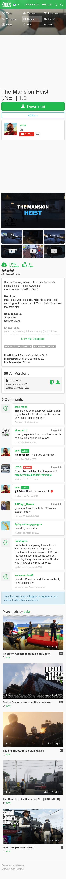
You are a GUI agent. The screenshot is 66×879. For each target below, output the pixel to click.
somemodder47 (24, 575)
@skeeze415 (22, 454)
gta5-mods (21, 406)
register (45, 596)
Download (35, 106)
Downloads (14, 266)
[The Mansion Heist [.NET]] (33, 210)
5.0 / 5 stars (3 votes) (10, 274)
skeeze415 (21, 430)
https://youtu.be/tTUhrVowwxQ (33, 474)
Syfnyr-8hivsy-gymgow (28, 524)
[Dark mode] (56, 4)
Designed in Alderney (13, 865)
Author (25, 450)
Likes (30, 266)
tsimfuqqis (21, 541)
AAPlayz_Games (24, 504)
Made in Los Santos (12, 869)
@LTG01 (20, 491)
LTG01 (18, 467)
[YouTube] (21, 129)
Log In (33, 596)
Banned (27, 467)
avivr (22, 125)
